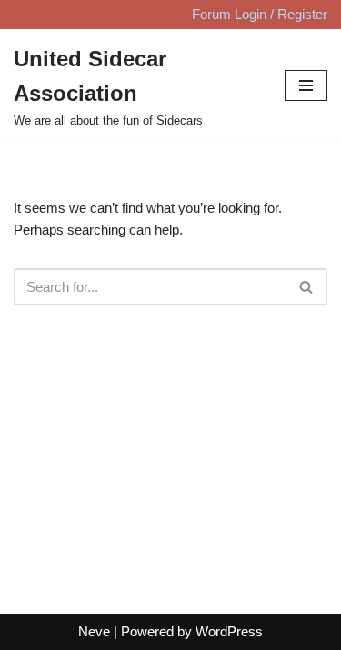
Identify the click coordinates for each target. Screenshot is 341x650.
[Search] (306, 286)
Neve (94, 631)
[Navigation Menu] (306, 85)
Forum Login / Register (259, 14)
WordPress (229, 631)
